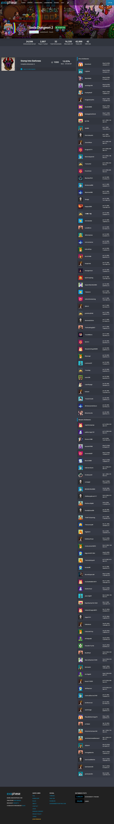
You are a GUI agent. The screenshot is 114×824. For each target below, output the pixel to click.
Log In (110, 2)
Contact (35, 806)
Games (23, 2)
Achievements (34, 32)
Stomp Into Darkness (31, 60)
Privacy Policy (37, 814)
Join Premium (37, 819)
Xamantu (16, 803)
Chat (62, 2)
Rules (34, 801)
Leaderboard (48, 2)
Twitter (52, 798)
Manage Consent (38, 811)
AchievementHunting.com (58, 803)
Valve (23, 805)
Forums (30, 2)
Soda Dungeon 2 (41, 27)
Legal (34, 808)
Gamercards (38, 2)
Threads (52, 796)
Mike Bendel (17, 800)
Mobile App (36, 798)
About (35, 803)
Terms (34, 816)
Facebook (52, 801)
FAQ (34, 796)
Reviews (56, 2)
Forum (51, 32)
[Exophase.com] (10, 3)
